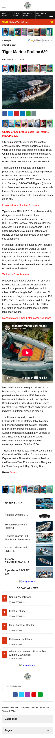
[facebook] (4, 113)
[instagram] (27, 694)
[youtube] (33, 694)
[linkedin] (16, 113)
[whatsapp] (40, 694)
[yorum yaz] (34, 113)
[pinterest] (22, 113)
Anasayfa (6, 40)
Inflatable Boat (9, 45)
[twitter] (10, 113)
